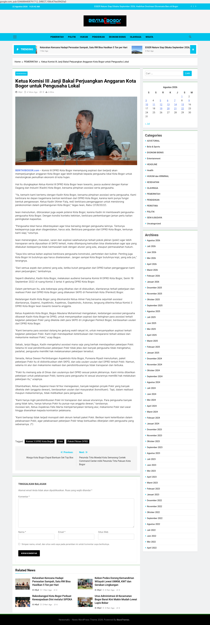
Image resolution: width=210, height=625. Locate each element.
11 (154, 104)
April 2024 (152, 406)
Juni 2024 (151, 394)
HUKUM (84, 37)
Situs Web (103, 532)
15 (182, 104)
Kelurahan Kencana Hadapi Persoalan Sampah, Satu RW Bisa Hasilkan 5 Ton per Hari (64, 47)
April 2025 (152, 335)
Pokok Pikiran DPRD (78, 441)
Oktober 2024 (153, 370)
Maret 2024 (152, 412)
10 (146, 104)
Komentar (24, 496)
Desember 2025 (154, 287)
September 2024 (154, 376)
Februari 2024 (153, 418)
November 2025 (154, 293)
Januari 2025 (153, 352)
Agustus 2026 (153, 240)
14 (175, 104)
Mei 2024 (151, 400)
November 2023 (154, 435)
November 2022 (154, 506)
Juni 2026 (151, 252)
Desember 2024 (154, 358)
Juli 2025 (151, 317)
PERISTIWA (152, 205)
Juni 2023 (151, 465)
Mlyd (20, 92)
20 (168, 108)
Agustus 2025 (153, 311)
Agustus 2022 (153, 524)
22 (182, 108)
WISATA (149, 37)
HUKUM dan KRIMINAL (158, 176)
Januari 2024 (153, 423)
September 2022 (154, 518)
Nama (22, 532)
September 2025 (154, 305)
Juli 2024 (151, 388)
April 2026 (152, 264)
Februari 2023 (153, 488)
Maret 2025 (152, 341)
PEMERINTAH (57, 37)
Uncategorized (154, 223)
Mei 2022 (151, 542)
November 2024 (154, 364)
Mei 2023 (151, 471)
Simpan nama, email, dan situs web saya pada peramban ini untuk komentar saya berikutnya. (66, 544)
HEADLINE (152, 164)
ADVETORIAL (153, 141)
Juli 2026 (151, 246)
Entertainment (153, 158)
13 (168, 104)
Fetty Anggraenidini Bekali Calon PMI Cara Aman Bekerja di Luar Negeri (144, 6)
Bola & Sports (153, 146)
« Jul (147, 123)
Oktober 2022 (153, 512)
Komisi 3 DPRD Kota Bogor (39, 441)
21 (175, 108)
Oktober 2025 (153, 299)
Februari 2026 (153, 276)
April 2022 (152, 548)
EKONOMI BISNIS (117, 37)
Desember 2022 (154, 500)
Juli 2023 (151, 459)
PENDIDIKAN (98, 37)
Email (61, 532)
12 (161, 104)
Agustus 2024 (153, 382)
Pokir (60, 441)
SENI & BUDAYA (154, 217)
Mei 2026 (151, 258)
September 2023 (154, 447)
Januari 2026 (153, 282)
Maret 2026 (152, 270)
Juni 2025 (151, 323)
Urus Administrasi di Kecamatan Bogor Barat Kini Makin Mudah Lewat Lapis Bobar (116, 599)
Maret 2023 (152, 482)
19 (161, 108)
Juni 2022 (151, 536)
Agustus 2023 (153, 453)
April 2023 (152, 477)
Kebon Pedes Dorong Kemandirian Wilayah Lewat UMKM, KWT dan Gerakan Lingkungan (114, 581)
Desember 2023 (154, 429)
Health (150, 170)
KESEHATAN (153, 182)
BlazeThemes (123, 619)
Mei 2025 (151, 329)
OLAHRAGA (135, 37)
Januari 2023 (153, 494)
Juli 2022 (151, 530)
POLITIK (72, 37)
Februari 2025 (153, 347)
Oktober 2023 (153, 441)
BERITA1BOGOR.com (27, 170)
